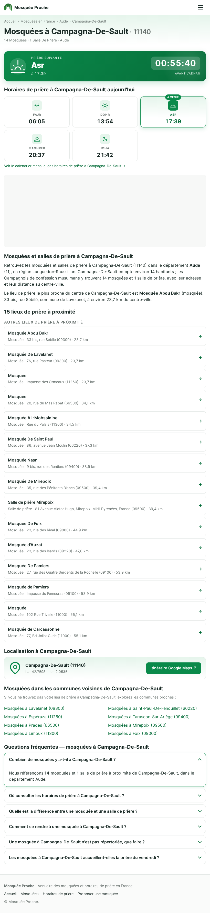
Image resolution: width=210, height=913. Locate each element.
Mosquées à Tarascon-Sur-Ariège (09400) (149, 716)
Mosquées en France (37, 21)
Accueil (10, 21)
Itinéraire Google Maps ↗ (174, 668)
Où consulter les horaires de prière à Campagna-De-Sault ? (66, 795)
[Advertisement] (105, 211)
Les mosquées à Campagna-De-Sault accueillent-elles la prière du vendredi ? (84, 857)
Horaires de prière (58, 893)
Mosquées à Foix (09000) (133, 733)
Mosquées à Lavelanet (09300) (34, 708)
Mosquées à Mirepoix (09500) (137, 725)
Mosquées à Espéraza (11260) (33, 716)
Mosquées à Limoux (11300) (31, 733)
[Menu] (200, 7)
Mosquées (29, 893)
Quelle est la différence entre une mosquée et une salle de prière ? (73, 811)
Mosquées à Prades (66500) (31, 725)
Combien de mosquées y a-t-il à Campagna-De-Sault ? (62, 759)
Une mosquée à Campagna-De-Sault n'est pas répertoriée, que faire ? (77, 841)
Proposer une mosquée (98, 893)
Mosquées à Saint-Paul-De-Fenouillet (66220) (152, 708)
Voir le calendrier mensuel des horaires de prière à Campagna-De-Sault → (65, 166)
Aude (63, 21)
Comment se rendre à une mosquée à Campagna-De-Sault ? (68, 826)
